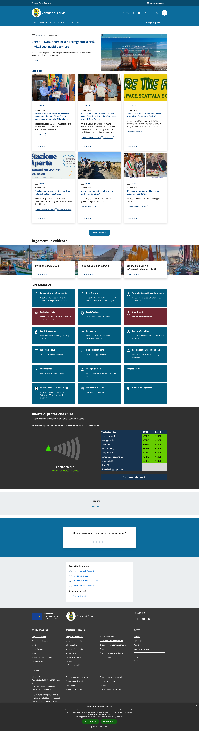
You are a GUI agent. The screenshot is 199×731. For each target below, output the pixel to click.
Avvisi (136, 645)
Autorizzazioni (105, 657)
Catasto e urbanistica (74, 657)
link (121, 717)
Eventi (136, 660)
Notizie (39, 35)
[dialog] (99, 717)
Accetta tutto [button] (90, 721)
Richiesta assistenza (74, 689)
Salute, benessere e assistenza (112, 653)
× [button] (196, 705)
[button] (99, 726)
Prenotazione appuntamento (77, 677)
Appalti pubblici (72, 653)
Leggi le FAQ (71, 685)
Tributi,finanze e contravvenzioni (113, 644)
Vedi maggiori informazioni (134, 477)
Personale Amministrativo (42, 657)
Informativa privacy (107, 681)
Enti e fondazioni (38, 649)
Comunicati (138, 640)
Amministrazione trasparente (111, 677)
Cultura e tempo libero (74, 640)
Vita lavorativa (71, 645)
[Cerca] (164, 13)
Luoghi (136, 656)
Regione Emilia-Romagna (42, 3)
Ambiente (104, 649)
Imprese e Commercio (74, 649)
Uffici (34, 645)
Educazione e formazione (109, 636)
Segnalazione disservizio (75, 681)
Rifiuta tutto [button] (108, 721)
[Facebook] (132, 12)
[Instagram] (144, 12)
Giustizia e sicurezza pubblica (111, 640)
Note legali (104, 685)
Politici (34, 653)
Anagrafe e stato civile (74, 636)
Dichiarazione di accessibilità (111, 689)
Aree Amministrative (40, 640)
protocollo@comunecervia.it (48, 698)
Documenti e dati (38, 661)
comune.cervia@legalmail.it (47, 694)
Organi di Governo (39, 636)
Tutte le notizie (98, 232)
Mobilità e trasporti (73, 664)
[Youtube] (138, 12)
